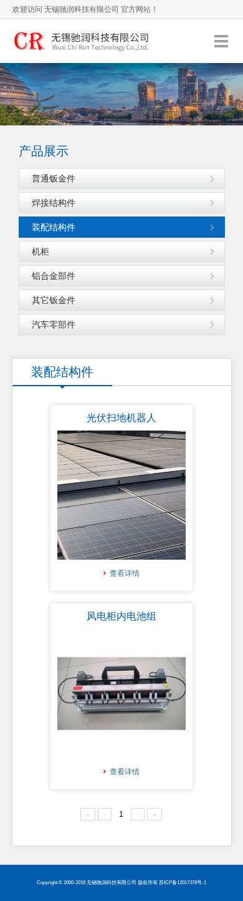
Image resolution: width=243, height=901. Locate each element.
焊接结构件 (53, 203)
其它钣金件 (53, 300)
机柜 (40, 251)
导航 (221, 41)
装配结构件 (53, 227)
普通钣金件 (53, 178)
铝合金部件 (53, 276)
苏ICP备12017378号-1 (182, 882)
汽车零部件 (53, 324)
